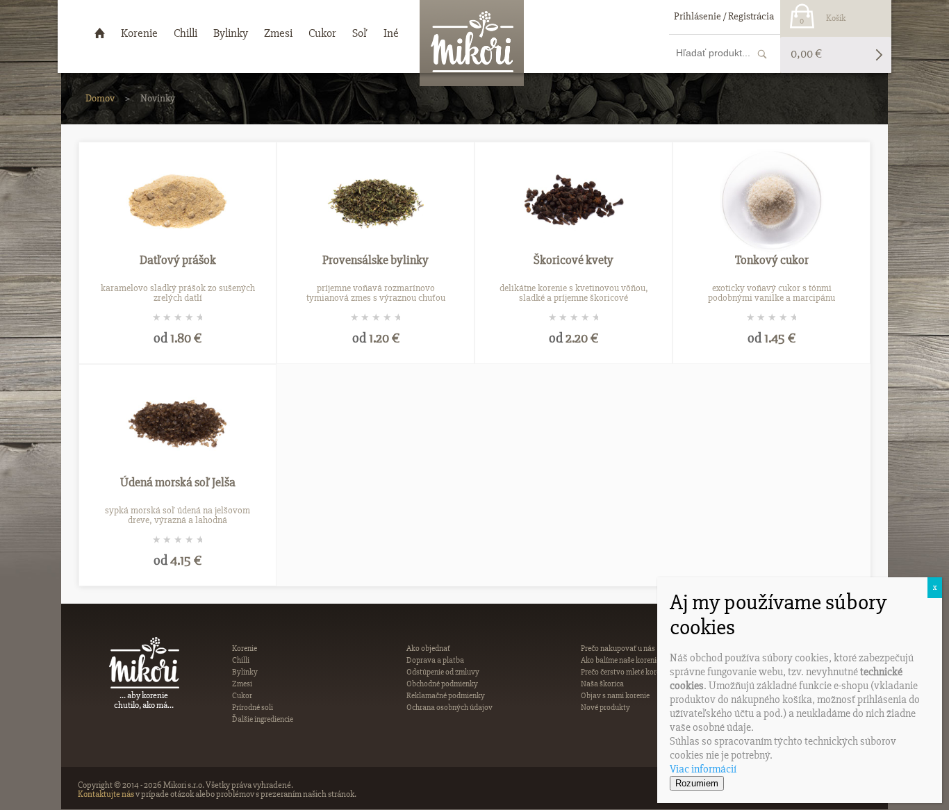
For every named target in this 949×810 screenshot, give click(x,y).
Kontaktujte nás (106, 794)
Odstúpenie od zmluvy (442, 672)
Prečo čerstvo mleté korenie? (626, 672)
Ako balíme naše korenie (620, 660)
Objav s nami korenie (615, 696)
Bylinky (245, 672)
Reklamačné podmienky (445, 696)
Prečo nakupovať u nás (618, 648)
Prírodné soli (252, 707)
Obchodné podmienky (442, 684)
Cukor (242, 696)
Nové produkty (605, 707)
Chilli (240, 660)
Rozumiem (696, 783)
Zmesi (242, 684)
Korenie (244, 648)
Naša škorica (602, 684)
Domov (100, 98)
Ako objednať (428, 648)
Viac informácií (703, 769)
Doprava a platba (435, 660)
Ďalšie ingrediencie (262, 719)
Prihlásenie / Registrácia (724, 16)
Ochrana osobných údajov (449, 707)
